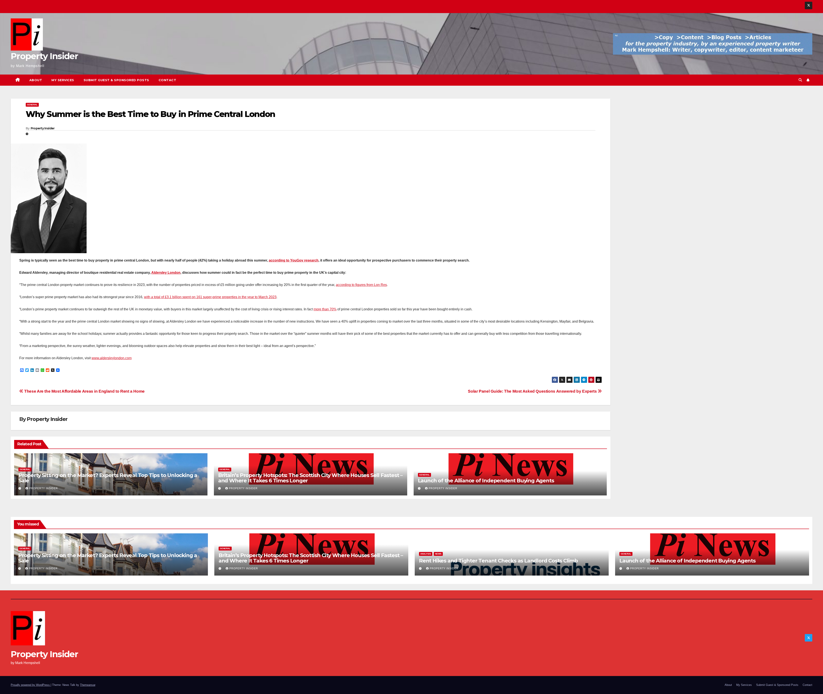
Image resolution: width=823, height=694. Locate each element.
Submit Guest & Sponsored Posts (116, 80)
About (35, 80)
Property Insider (44, 56)
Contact (167, 80)
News (438, 554)
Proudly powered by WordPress (31, 685)
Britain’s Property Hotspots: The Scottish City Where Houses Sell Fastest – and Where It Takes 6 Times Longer (310, 478)
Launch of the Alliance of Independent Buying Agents (486, 480)
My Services (62, 80)
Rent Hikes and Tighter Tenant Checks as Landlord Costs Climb (498, 561)
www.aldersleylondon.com (112, 358)
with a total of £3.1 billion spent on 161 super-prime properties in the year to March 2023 (210, 297)
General (32, 104)
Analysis (425, 554)
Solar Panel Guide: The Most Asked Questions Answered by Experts (533, 391)
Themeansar (87, 685)
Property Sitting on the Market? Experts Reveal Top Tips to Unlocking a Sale (107, 478)
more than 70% (325, 309)
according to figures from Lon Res (361, 285)
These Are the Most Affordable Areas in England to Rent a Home (84, 391)
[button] (800, 80)
